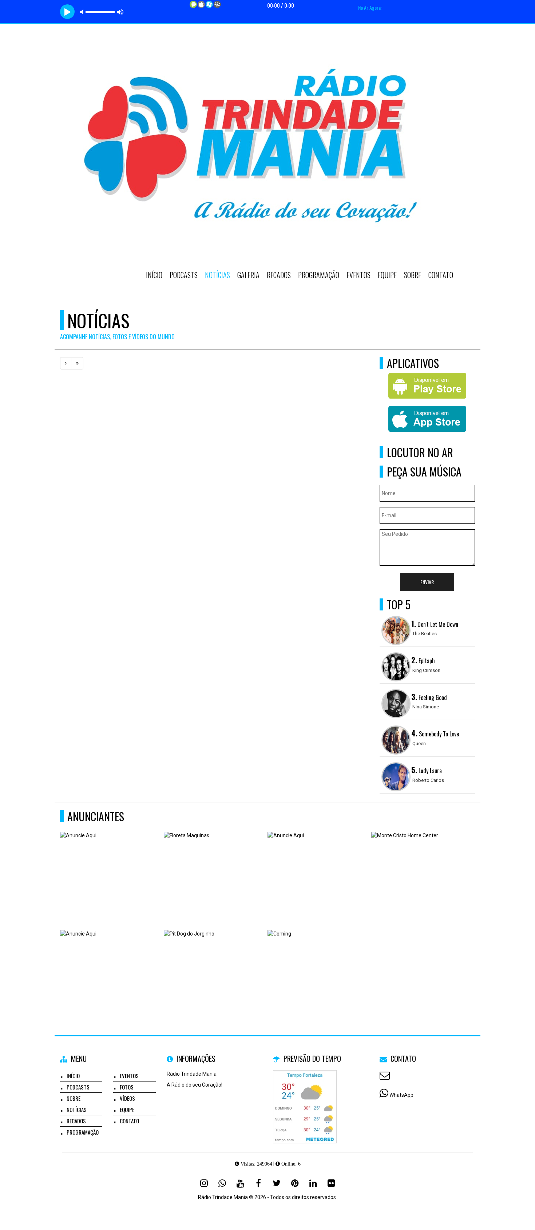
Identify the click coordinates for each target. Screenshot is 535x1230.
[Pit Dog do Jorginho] (213, 965)
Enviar (427, 582)
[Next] (65, 363)
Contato (440, 274)
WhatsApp (401, 1095)
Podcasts (184, 274)
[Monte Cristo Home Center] (420, 867)
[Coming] (317, 965)
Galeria (248, 274)
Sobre (412, 274)
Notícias (217, 274)
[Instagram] (203, 1183)
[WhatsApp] (222, 1183)
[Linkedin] (313, 1183)
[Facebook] (258, 1183)
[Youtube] (240, 1183)
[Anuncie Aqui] (109, 867)
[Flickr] (331, 1183)
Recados (279, 274)
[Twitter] (276, 1183)
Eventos (358, 274)
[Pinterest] (294, 1183)
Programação (318, 274)
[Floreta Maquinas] (213, 867)
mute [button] (83, 12)
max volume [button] (120, 12)
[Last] (77, 363)
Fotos (127, 1087)
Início (154, 274)
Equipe (387, 274)
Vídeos (127, 1098)
